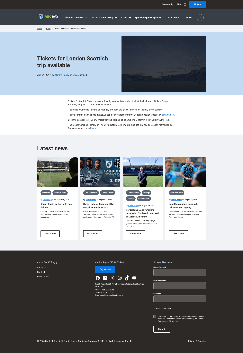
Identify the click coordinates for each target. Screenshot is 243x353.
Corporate (46, 193)
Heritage (146, 193)
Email (159, 280)
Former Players (133, 193)
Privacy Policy (165, 309)
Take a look (52, 234)
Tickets (197, 4)
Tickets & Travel (60, 193)
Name (159, 267)
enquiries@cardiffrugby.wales (111, 295)
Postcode (157, 294)
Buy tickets (105, 269)
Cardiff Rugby (62, 75)
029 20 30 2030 (107, 292)
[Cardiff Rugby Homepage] (48, 17)
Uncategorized (80, 75)
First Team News (91, 193)
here (93, 128)
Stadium (131, 199)
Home (39, 29)
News (48, 29)
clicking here (168, 114)
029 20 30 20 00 (108, 290)
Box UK (128, 341)
